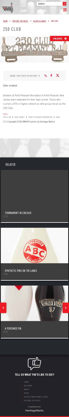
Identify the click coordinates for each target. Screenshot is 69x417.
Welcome (28, 386)
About (26, 389)
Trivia (26, 393)
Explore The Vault (20, 21)
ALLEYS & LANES (39, 21)
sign (58, 117)
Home (5, 21)
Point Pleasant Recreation (40, 117)
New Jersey (20, 117)
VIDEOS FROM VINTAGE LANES (36, 397)
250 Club (7, 117)
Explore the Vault (32, 400)
